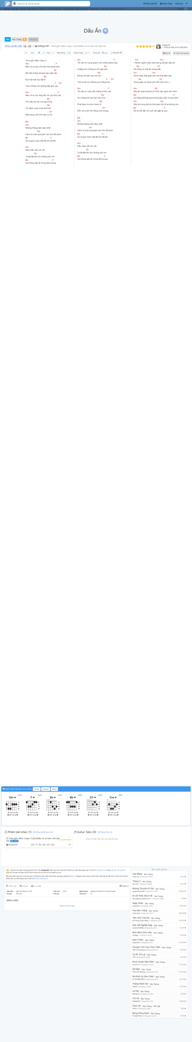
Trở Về (135, 998)
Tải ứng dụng (68, 9)
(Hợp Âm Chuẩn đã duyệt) (106, 891)
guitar (20, 795)
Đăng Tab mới (106, 832)
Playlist (23, 9)
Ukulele (46, 789)
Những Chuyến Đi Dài (143, 888)
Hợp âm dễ (117, 53)
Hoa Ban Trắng (139, 910)
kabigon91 (166, 45)
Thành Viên (95, 9)
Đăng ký (179, 3)
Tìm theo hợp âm (54, 9)
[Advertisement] (143, 18)
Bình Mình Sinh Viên (142, 932)
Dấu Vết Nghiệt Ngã (142, 925)
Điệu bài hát (33, 9)
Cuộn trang (78, 53)
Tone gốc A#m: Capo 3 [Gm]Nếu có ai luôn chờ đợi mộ (33, 839)
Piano (54, 789)
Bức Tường (17, 39)
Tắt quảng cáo (117, 9)
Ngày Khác (137, 903)
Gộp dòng (61, 53)
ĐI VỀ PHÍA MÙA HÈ (142, 896)
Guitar (36, 789)
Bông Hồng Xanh (140, 1013)
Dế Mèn (136, 969)
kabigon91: (43, 46)
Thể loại (42, 9)
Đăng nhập (167, 3)
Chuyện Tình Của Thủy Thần (146, 947)
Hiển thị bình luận (67, 906)
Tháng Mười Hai (140, 983)
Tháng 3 (136, 881)
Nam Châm (137, 940)
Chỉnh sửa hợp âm (41, 878)
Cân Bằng (137, 874)
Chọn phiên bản (13, 46)
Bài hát (8, 9)
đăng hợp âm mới (100, 870)
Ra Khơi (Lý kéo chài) (143, 976)
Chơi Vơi (136, 1006)
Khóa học (105, 9)
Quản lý (182, 9)
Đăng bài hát (151, 3)
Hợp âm (15, 9)
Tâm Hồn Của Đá (140, 918)
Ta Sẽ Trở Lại (138, 954)
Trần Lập (19, 894)
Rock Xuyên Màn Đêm (143, 962)
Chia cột (96, 53)
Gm (7, 39)
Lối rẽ (135, 991)
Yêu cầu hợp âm (82, 9)
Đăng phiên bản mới (44, 832)
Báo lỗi (167, 53)
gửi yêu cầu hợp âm (118, 870)
